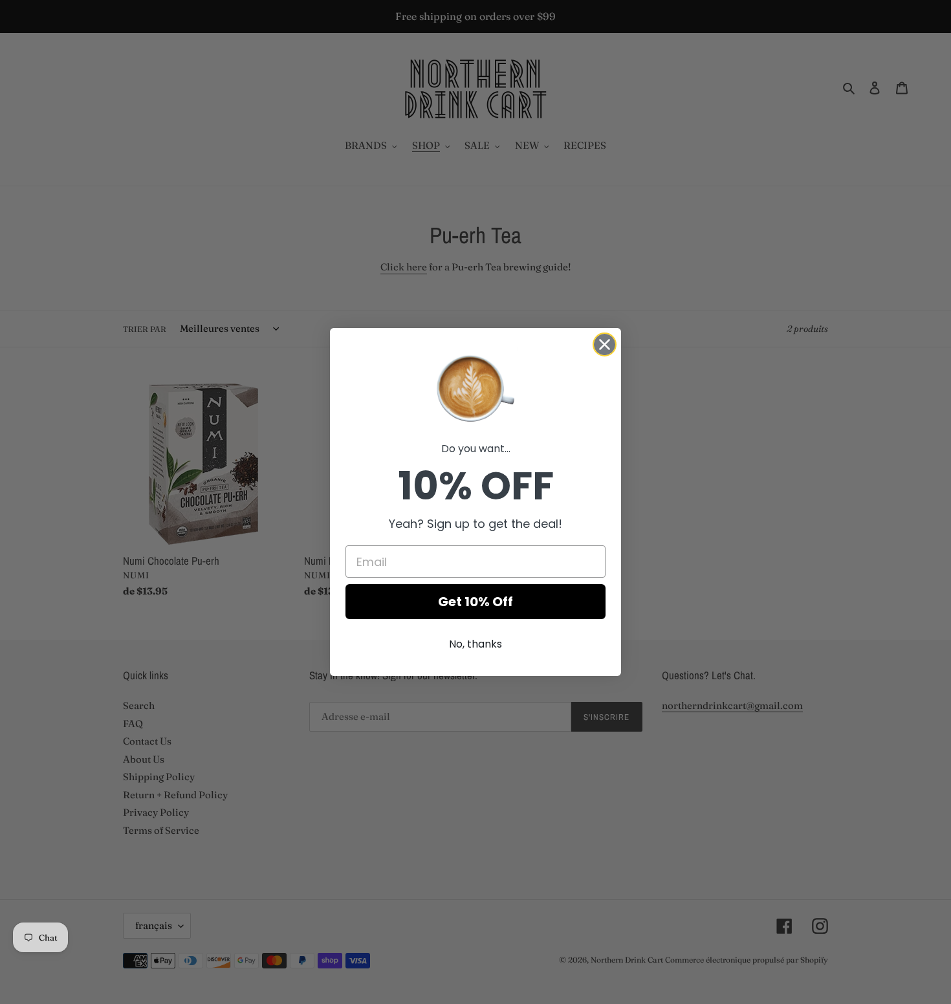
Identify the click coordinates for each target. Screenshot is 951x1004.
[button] (475, 387)
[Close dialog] (604, 344)
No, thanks (475, 644)
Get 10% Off (475, 602)
